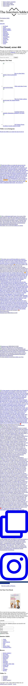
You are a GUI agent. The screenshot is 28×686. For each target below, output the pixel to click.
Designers (5, 661)
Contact (5, 640)
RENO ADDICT (7, 653)
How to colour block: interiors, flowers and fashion (14, 74)
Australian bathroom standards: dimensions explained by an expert (13, 112)
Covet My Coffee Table (8, 663)
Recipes (5, 670)
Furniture (5, 669)
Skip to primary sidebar (8, 4)
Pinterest (5, 679)
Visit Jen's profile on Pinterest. (8, 585)
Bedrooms (5, 662)
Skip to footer (6, 5)
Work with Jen (6, 642)
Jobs (4, 644)
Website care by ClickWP (6, 684)
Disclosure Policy (7, 647)
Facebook (5, 676)
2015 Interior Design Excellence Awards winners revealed (13, 125)
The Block (5, 666)
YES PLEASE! (4, 632)
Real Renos (5, 657)
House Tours (6, 655)
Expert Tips (5, 665)
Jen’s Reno (5, 654)
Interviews (5, 658)
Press (4, 643)
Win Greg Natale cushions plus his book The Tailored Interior (15, 99)
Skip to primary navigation (9, 1)
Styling (4, 659)
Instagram (5, 677)
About (4, 639)
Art (4, 667)
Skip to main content (8, 3)
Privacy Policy (6, 646)
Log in (14, 684)
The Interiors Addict (4, 18)
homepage (12, 52)
